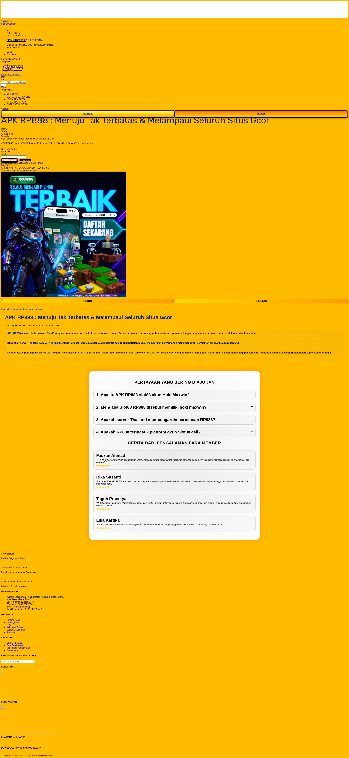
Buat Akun (11, 54)
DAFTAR (21, 40)
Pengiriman (12, 650)
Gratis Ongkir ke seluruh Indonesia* (24, 9)
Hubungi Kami (13, 622)
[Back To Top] (2, 756)
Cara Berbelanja (14, 7)
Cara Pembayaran (15, 645)
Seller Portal (7, 21)
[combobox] (13, 82)
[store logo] (12, 72)
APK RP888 (14, 333)
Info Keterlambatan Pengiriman (22, 14)
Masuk (10, 52)
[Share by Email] (23, 165)
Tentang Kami (13, 620)
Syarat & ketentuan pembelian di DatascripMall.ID (31, 12)
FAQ (9, 17)
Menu (4, 87)
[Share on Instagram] (20, 165)
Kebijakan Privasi (15, 627)
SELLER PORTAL (35, 40)
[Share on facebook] (13, 165)
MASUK (11, 40)
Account (5, 109)
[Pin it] (18, 165)
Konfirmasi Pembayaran (18, 648)
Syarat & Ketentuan (16, 630)
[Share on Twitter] (15, 165)
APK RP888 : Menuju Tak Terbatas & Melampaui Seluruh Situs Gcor (34, 143)
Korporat (11, 632)
